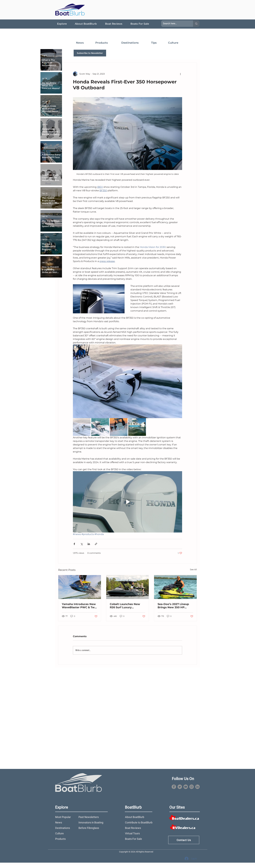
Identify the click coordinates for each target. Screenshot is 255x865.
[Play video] (99, 298)
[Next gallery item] (178, 381)
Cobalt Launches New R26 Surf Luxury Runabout (125, 606)
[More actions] (180, 74)
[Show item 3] (119, 427)
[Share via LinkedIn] (88, 544)
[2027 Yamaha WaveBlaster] (79, 587)
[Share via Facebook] (74, 544)
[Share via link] (96, 544)
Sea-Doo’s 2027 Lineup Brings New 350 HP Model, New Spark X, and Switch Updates (175, 606)
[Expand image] (127, 381)
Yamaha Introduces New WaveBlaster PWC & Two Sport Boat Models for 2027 (79, 606)
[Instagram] (191, 787)
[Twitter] (180, 787)
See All (193, 569)
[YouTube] (185, 787)
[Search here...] (196, 23)
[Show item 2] (100, 427)
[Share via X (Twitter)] (81, 544)
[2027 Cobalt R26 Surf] (127, 587)
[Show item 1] (82, 427)
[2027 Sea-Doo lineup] (175, 587)
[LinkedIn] (197, 787)
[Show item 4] (137, 427)
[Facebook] (174, 787)
